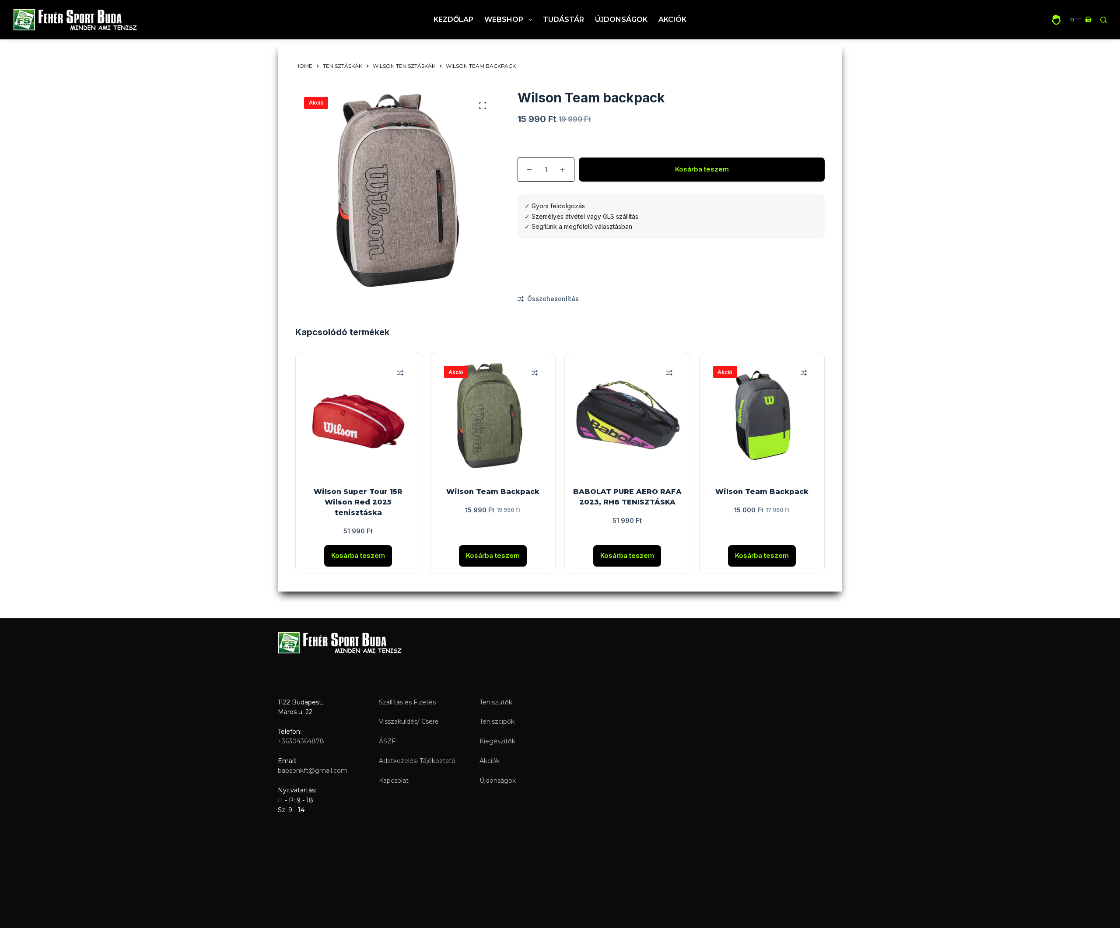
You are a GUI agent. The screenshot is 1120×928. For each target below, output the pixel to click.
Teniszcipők (497, 721)
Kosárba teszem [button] (358, 555)
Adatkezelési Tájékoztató (417, 761)
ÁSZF (387, 741)
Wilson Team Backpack (492, 491)
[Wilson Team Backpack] (493, 414)
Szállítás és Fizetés (407, 702)
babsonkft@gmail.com (312, 770)
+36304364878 (301, 741)
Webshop (503, 19)
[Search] (1103, 20)
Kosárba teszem (702, 169)
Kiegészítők (497, 741)
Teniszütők (496, 702)
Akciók (672, 19)
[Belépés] (1056, 20)
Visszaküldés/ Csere (409, 721)
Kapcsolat (394, 780)
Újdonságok (621, 19)
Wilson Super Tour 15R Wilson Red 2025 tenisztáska (358, 502)
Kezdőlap (453, 19)
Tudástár (563, 19)
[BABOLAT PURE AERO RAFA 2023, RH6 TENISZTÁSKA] (627, 414)
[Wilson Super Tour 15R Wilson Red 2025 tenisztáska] (358, 414)
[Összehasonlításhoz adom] (400, 373)
